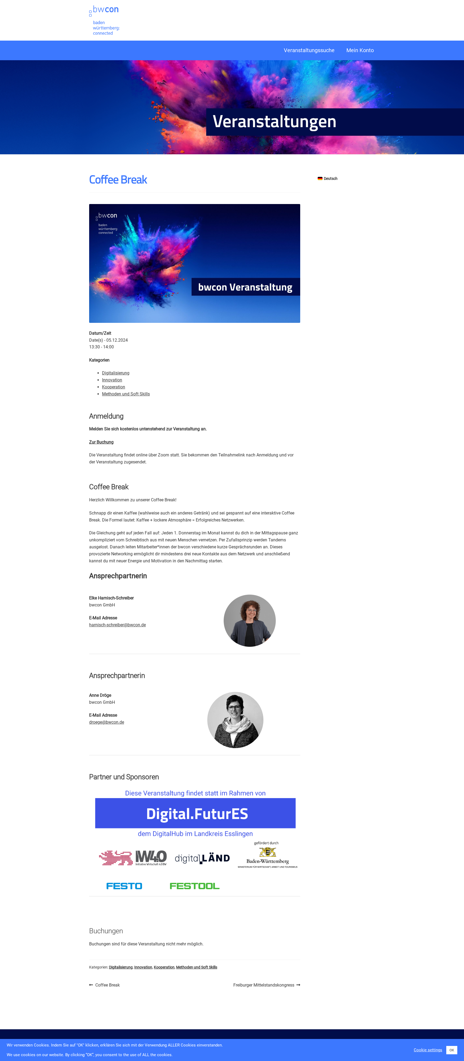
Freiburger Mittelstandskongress (263, 985)
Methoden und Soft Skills (126, 393)
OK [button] (452, 1050)
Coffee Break (107, 985)
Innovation (112, 380)
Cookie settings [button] (428, 1050)
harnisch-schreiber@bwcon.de (117, 624)
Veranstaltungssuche (309, 50)
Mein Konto (360, 50)
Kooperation (113, 387)
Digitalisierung (115, 373)
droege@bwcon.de (106, 722)
